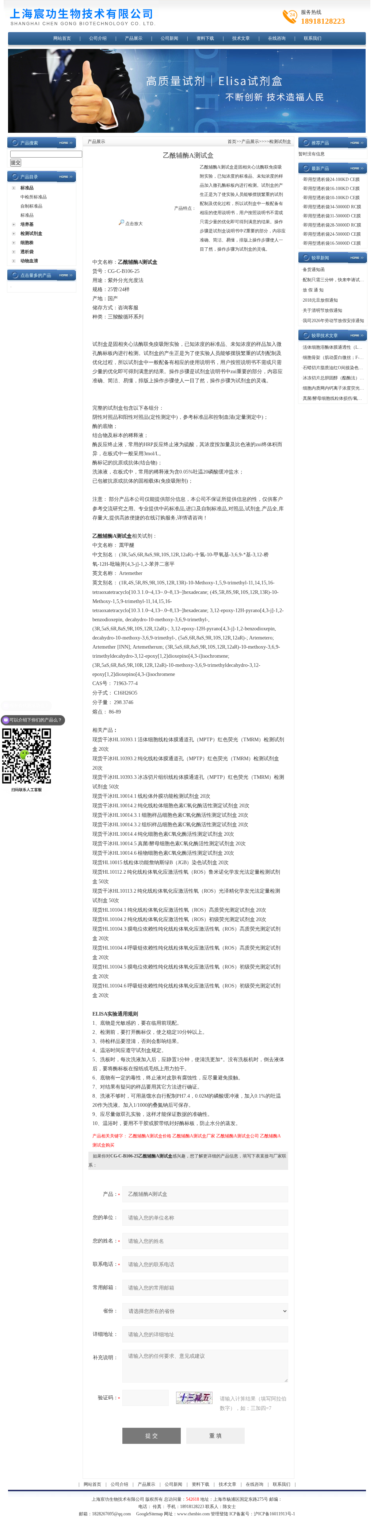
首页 (232, 141)
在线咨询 (277, 38)
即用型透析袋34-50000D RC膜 (332, 206)
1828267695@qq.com (111, 1513)
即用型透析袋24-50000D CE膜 (332, 234)
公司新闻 (169, 38)
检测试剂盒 (31, 233)
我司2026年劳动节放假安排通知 (333, 320)
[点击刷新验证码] (194, 1398)
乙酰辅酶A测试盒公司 (237, 1136)
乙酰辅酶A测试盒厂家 (193, 1136)
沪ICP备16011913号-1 (274, 1513)
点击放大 (133, 223)
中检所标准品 (33, 197)
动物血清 (29, 260)
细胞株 (27, 242)
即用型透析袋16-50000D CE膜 (332, 243)
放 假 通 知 (313, 290)
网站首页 (62, 38)
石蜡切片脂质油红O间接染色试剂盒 (337, 367)
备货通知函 (314, 269)
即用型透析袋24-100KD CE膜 (332, 179)
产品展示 (133, 38)
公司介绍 (98, 38)
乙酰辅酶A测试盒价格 (150, 1136)
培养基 (27, 224)
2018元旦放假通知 (320, 300)
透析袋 (27, 251)
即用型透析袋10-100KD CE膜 (332, 197)
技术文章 (241, 38)
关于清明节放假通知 (322, 310)
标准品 (27, 187)
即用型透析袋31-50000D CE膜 (332, 216)
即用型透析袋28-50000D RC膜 (332, 225)
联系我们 (312, 38)
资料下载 (205, 38)
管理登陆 (219, 1513)
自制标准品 (31, 206)
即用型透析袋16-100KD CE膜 (332, 188)
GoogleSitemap (149, 1513)
